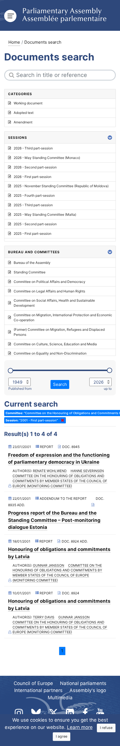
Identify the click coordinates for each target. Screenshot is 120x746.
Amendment (23, 122)
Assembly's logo (87, 690)
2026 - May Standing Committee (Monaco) (47, 158)
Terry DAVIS (43, 617)
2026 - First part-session (32, 177)
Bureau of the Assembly (32, 263)
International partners (38, 690)
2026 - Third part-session (33, 148)
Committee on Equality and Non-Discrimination (50, 353)
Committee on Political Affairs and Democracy (49, 282)
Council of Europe (33, 683)
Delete (61, 420)
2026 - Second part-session (35, 167)
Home (14, 42)
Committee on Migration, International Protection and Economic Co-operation (63, 317)
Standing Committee (29, 272)
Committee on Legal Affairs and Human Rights (49, 291)
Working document (28, 103)
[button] (110, 137)
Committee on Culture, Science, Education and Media (55, 344)
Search (60, 384)
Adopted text (23, 113)
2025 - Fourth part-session (34, 195)
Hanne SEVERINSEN (87, 471)
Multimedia (60, 697)
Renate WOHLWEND (50, 471)
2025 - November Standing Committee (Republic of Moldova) (61, 186)
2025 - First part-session (32, 233)
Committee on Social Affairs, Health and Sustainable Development (54, 303)
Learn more (80, 727)
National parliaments (83, 683)
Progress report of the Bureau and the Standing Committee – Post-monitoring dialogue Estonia (54, 520)
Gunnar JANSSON (48, 565)
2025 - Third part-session (33, 205)
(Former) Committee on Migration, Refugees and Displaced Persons (59, 332)
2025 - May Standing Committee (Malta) (45, 214)
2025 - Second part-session (35, 224)
